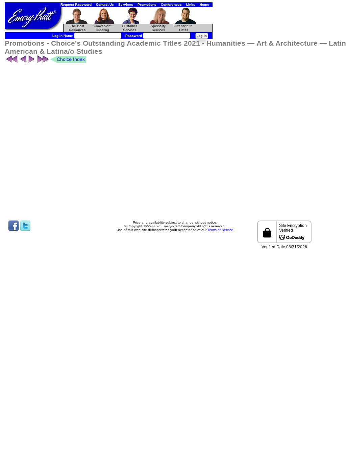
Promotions (147, 4)
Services (125, 4)
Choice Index (71, 59)
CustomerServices (129, 28)
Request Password (76, 4)
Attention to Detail (183, 28)
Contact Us (105, 4)
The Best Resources (77, 28)
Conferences (171, 4)
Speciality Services (158, 28)
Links (190, 4)
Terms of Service (220, 230)
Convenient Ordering (103, 28)
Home (204, 4)
